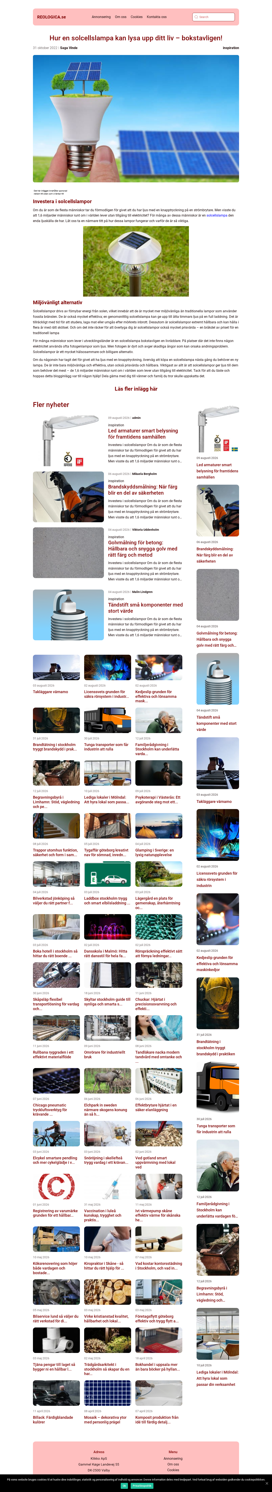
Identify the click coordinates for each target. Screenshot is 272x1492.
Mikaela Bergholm (144, 474)
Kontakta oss (157, 17)
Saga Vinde (69, 48)
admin (136, 417)
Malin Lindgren (142, 592)
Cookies (137, 17)
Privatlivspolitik (142, 1485)
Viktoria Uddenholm (145, 529)
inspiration (231, 48)
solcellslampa (217, 215)
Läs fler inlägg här (136, 389)
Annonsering (101, 17)
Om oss (120, 17)
